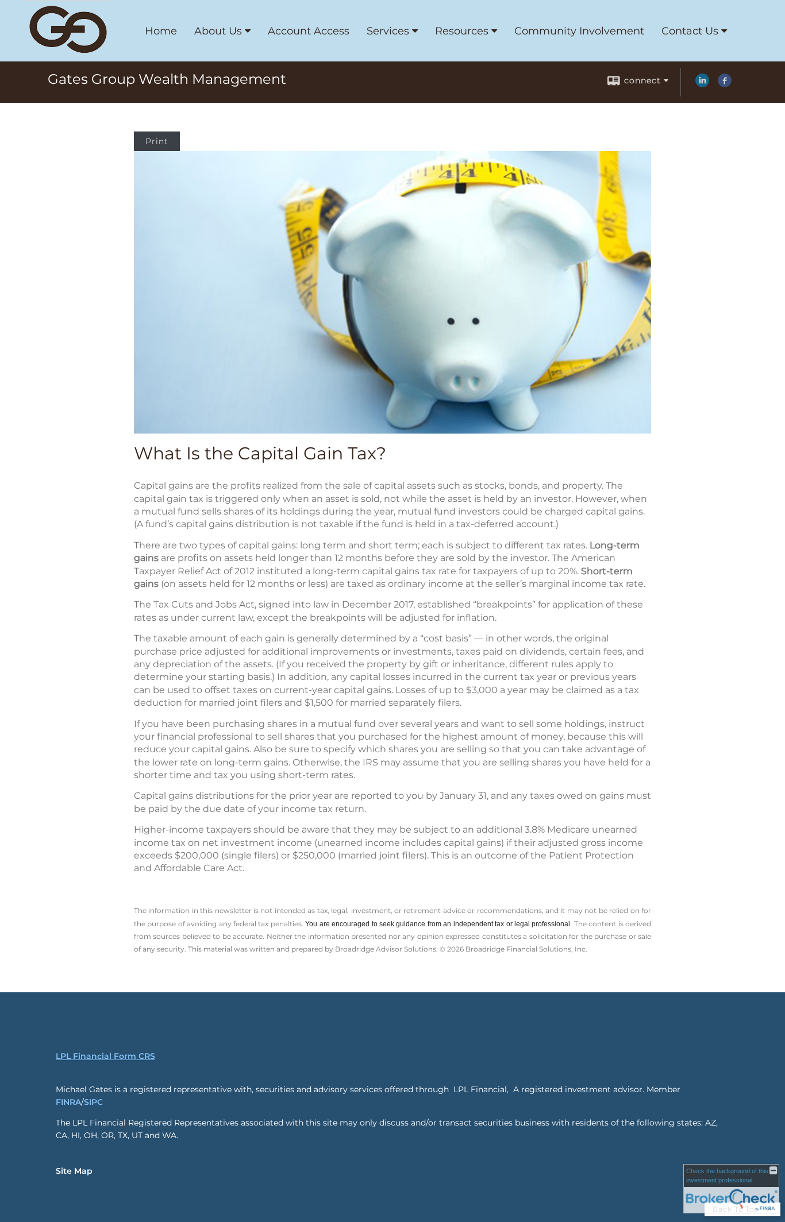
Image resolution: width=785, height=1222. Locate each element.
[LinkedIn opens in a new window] (702, 84)
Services (388, 31)
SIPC (93, 1102)
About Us (218, 31)
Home (161, 31)
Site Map (74, 1171)
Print (156, 141)
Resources (461, 31)
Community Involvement (579, 31)
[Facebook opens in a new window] (725, 84)
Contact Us (689, 31)
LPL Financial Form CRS (105, 1056)
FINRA (68, 1102)
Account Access (308, 31)
